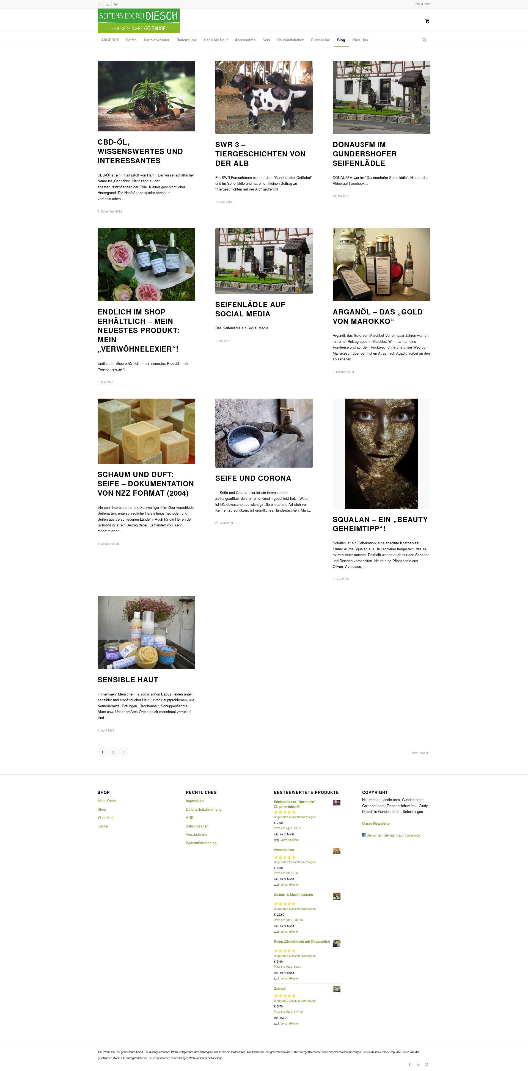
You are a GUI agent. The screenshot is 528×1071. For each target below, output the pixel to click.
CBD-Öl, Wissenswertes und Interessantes (140, 151)
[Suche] (422, 40)
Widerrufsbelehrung (201, 842)
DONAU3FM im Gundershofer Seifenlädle (365, 153)
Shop (102, 809)
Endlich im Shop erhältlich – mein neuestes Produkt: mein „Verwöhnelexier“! (139, 330)
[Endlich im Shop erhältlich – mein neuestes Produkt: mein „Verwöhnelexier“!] (146, 264)
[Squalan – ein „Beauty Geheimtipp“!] (381, 454)
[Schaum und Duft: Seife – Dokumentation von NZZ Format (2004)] (146, 431)
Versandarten (196, 834)
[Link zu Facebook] (99, 4)
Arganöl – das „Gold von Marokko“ (378, 316)
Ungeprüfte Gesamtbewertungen (295, 817)
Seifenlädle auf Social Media (250, 309)
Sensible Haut (128, 679)
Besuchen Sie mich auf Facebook (392, 835)
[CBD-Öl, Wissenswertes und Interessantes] (146, 96)
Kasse (103, 826)
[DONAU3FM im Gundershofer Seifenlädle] (381, 97)
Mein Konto (107, 800)
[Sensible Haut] (146, 632)
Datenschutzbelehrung (203, 809)
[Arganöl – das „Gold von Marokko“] (381, 264)
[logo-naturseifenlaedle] (139, 21)
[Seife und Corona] (264, 433)
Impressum (195, 800)
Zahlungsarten (197, 826)
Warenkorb (106, 817)
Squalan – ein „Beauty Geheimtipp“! (380, 524)
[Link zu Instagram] (107, 4)
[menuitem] (110, 40)
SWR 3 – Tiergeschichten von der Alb (260, 153)
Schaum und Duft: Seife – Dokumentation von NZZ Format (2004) (146, 483)
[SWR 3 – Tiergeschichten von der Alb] (264, 97)
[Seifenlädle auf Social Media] (264, 261)
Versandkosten (289, 840)
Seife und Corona (253, 478)
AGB (190, 817)
